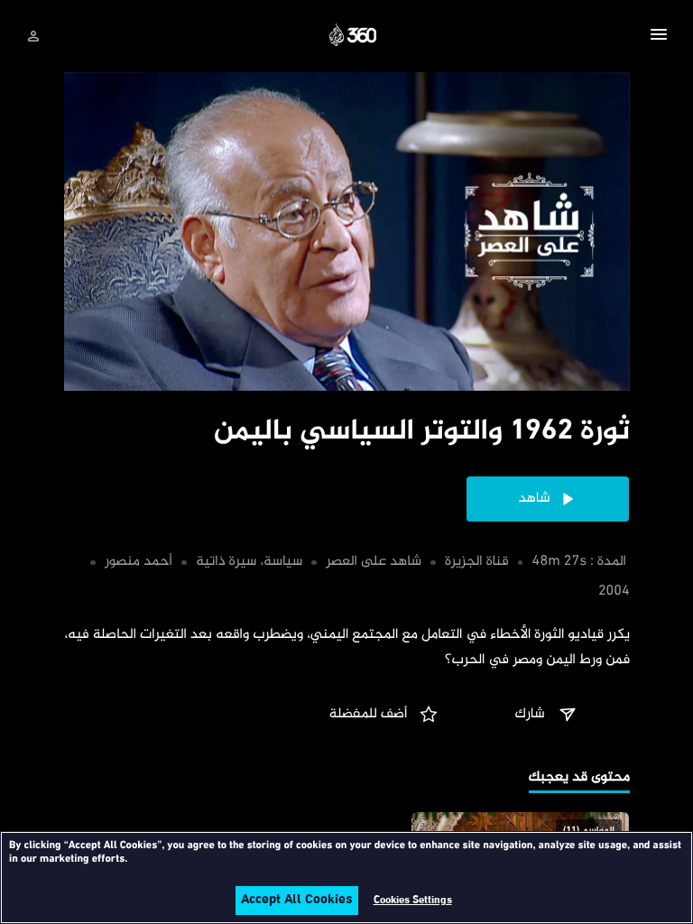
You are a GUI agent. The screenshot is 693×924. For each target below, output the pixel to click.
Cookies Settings (413, 901)
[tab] (579, 779)
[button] (659, 37)
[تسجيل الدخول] (33, 36)
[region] (346, 877)
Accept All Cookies (297, 900)
